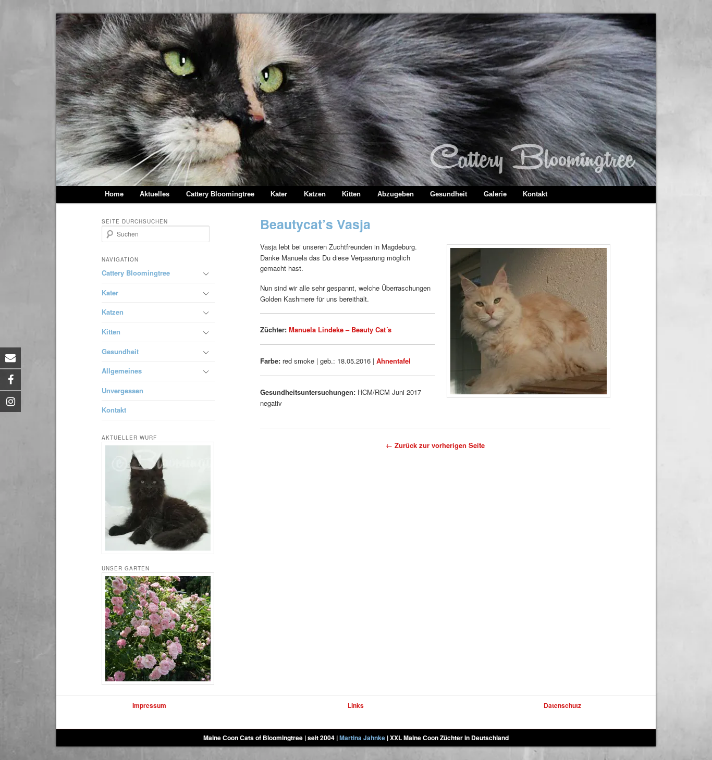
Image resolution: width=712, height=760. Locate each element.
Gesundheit (448, 194)
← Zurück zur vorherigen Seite (435, 445)
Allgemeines (122, 371)
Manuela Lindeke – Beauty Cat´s (340, 329)
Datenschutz (562, 705)
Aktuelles (154, 194)
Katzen (315, 194)
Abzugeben (395, 194)
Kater (279, 194)
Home (114, 194)
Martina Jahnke (362, 737)
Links (356, 705)
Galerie (495, 194)
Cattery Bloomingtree (220, 194)
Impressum (149, 705)
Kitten (351, 194)
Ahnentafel (393, 361)
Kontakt (535, 194)
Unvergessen (122, 390)
